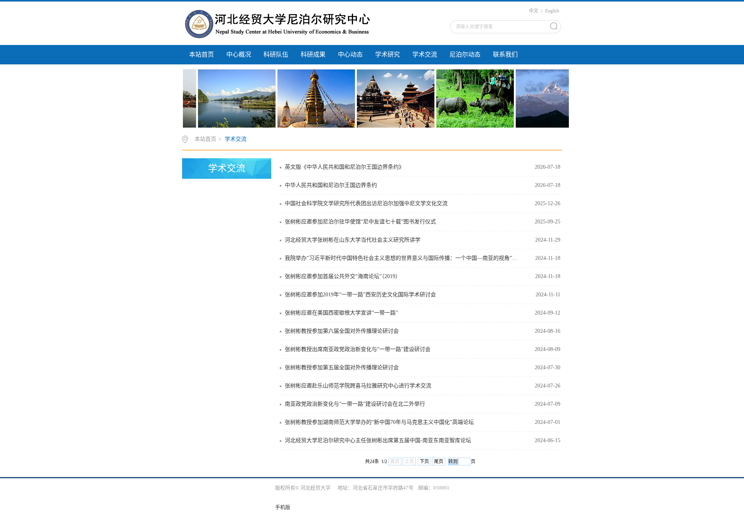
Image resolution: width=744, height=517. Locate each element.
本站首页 (201, 54)
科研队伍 (276, 54)
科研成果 (313, 54)
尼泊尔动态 (465, 54)
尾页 (438, 461)
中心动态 (350, 54)
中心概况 (238, 54)
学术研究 (387, 54)
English (552, 11)
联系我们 (505, 54)
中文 (533, 11)
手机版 (282, 507)
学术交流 (424, 54)
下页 (424, 461)
